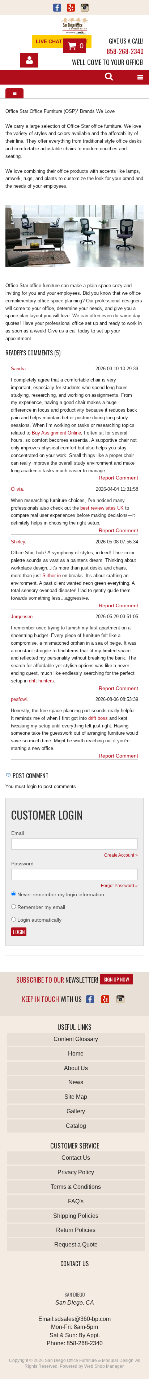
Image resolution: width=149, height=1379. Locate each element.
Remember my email (41, 907)
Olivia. (17, 489)
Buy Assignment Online (56, 433)
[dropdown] (140, 77)
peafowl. (19, 699)
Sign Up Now (116, 979)
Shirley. (18, 541)
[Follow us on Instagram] (85, 8)
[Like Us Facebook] (90, 999)
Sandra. (19, 368)
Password (22, 863)
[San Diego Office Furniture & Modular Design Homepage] (74, 27)
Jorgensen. (22, 616)
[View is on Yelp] (71, 8)
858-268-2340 (125, 51)
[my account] (29, 60)
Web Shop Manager (103, 1366)
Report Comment (118, 478)
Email (17, 833)
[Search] (109, 77)
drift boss (98, 718)
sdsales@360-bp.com (83, 1319)
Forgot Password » (119, 885)
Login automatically (40, 920)
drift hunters (41, 681)
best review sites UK (102, 508)
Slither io (51, 575)
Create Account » (121, 855)
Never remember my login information (60, 894)
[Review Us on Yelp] (105, 999)
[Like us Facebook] (57, 8)
